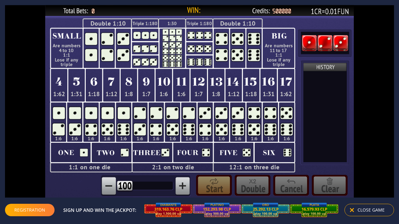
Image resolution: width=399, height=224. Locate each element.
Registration (29, 210)
